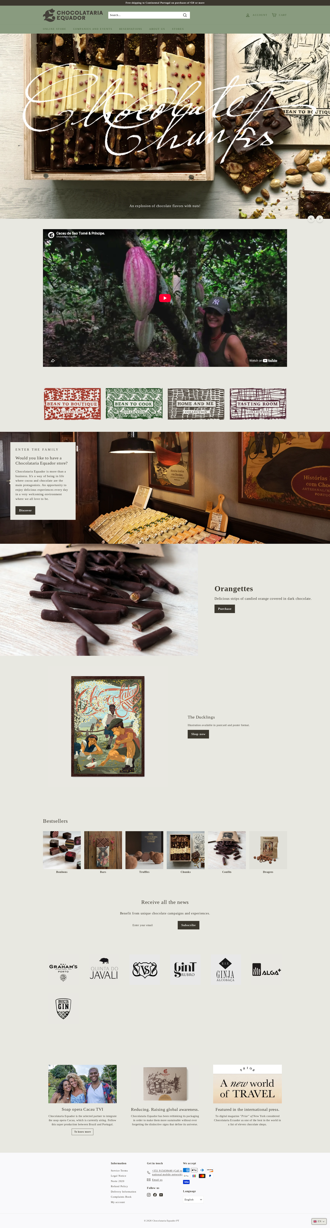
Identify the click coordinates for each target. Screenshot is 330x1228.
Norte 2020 (117, 1181)
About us (157, 29)
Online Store (54, 29)
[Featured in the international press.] (247, 1084)
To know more (82, 1131)
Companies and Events (92, 29)
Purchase (224, 608)
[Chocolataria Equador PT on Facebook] (155, 1195)
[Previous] (311, 218)
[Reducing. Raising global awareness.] (165, 1084)
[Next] (319, 218)
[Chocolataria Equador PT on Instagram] (149, 1195)
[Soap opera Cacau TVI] (82, 1084)
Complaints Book (121, 1196)
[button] (319, 1221)
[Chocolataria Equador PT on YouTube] (161, 1195)
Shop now (198, 734)
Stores (178, 29)
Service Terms (119, 1170)
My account (118, 1202)
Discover (25, 510)
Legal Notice (118, 1175)
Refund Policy (119, 1186)
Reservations (130, 29)
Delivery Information (123, 1191)
